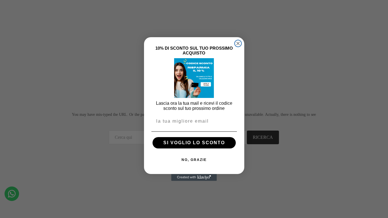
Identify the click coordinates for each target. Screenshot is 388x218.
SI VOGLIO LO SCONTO (194, 142)
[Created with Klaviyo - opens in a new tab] (194, 177)
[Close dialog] (238, 43)
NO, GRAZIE (194, 160)
